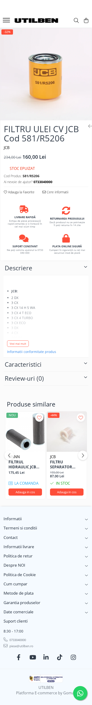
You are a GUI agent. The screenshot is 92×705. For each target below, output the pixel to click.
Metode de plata (18, 593)
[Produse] (6, 20)
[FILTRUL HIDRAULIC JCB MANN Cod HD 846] (25, 431)
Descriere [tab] (18, 268)
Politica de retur (18, 556)
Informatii (13, 518)
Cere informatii (57, 192)
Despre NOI (14, 565)
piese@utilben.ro (21, 646)
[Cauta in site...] (76, 20)
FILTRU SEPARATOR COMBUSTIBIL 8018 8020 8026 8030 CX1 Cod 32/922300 (63, 465)
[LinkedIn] (46, 657)
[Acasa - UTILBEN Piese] (36, 21)
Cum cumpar (15, 584)
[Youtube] (32, 657)
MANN (14, 456)
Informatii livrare (19, 546)
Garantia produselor (22, 602)
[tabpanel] (46, 74)
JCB (6, 147)
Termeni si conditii (20, 528)
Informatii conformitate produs (31, 352)
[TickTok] (60, 657)
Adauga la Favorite (20, 192)
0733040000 (17, 640)
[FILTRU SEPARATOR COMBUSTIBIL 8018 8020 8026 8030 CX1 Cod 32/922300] (67, 431)
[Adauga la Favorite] (39, 417)
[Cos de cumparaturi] (86, 20)
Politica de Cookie (20, 574)
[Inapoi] (88, 126)
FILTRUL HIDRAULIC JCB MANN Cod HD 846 (22, 465)
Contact (11, 537)
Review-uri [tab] (24, 378)
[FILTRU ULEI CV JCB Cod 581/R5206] (46, 74)
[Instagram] (73, 657)
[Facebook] (19, 657)
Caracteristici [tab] (23, 364)
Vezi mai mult (18, 343)
